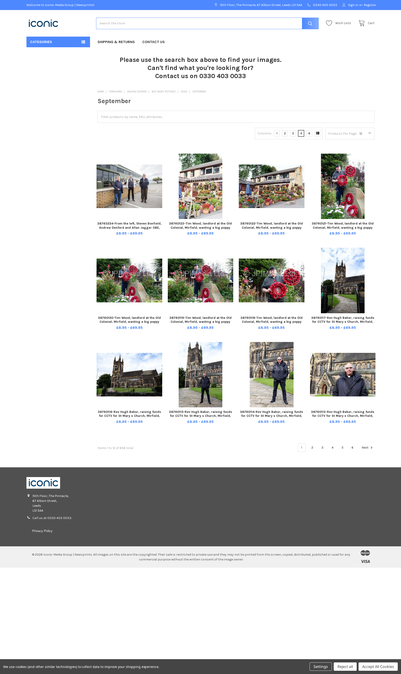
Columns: (265, 133)
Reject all (345, 666)
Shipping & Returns (116, 42)
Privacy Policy (42, 531)
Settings (321, 666)
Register (370, 5)
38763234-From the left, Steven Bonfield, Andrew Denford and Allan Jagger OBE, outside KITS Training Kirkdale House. (129, 228)
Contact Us (153, 42)
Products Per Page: (342, 134)
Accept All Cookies (378, 666)
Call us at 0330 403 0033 (51, 518)
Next (365, 447)
